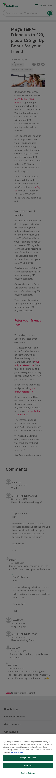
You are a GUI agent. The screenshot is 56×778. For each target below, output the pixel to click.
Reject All (28, 765)
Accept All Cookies (28, 757)
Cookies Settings (28, 773)
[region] (28, 756)
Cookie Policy (17, 752)
